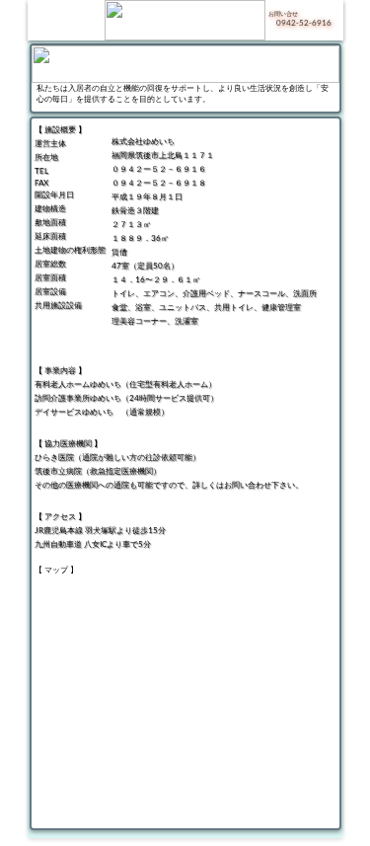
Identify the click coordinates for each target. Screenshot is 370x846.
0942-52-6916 (304, 23)
